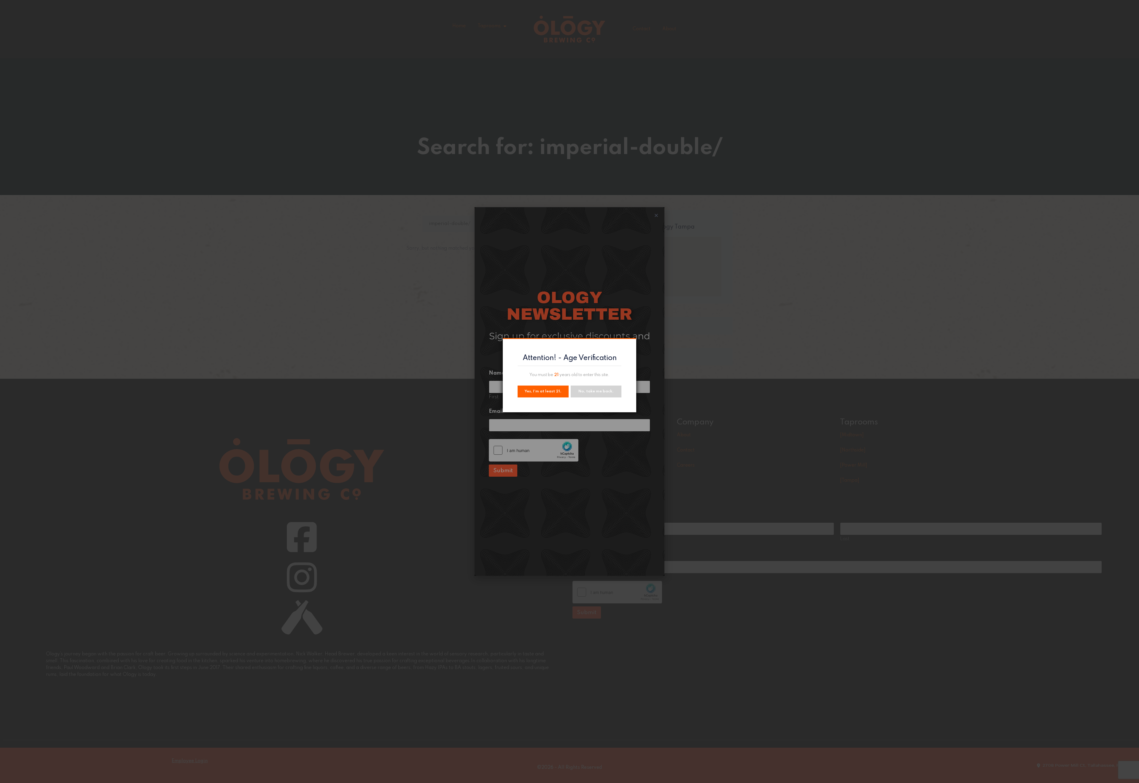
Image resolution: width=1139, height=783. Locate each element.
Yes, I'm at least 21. (542, 391)
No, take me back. (596, 391)
